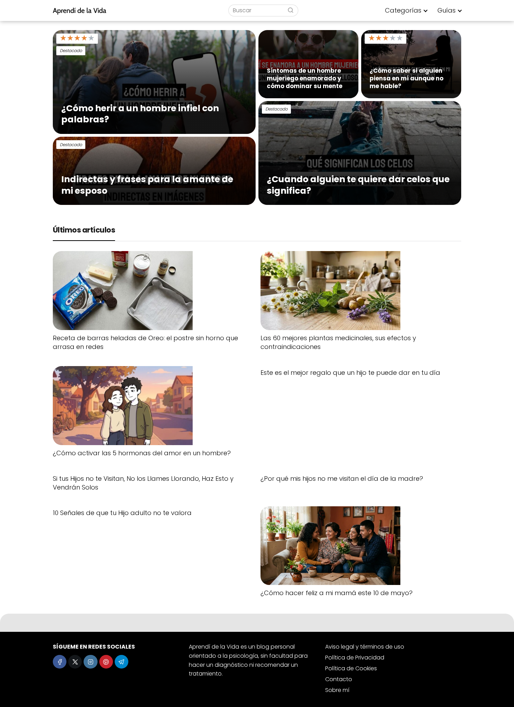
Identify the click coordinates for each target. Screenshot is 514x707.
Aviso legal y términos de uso (364, 647)
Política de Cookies (351, 668)
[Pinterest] (106, 662)
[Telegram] (121, 662)
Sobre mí (337, 690)
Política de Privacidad (354, 658)
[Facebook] (59, 662)
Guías (446, 10)
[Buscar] (290, 10)
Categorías (403, 10)
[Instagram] (90, 662)
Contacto (338, 679)
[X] (75, 662)
